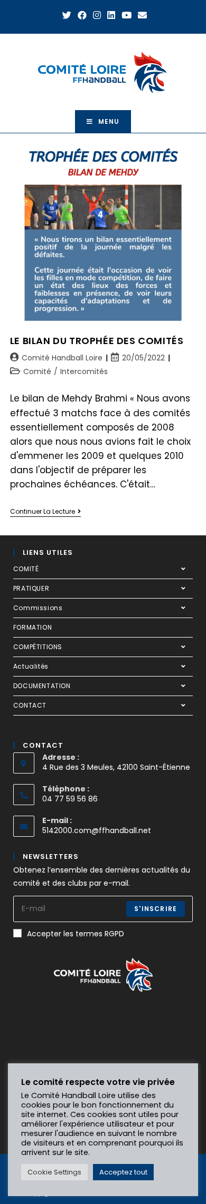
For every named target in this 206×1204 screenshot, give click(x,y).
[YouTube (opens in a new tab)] (126, 15)
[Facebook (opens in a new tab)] (82, 15)
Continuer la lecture (45, 512)
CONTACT (29, 705)
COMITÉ (26, 568)
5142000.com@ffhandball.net (96, 830)
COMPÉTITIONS (37, 646)
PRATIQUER (31, 588)
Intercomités (84, 371)
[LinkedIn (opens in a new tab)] (111, 15)
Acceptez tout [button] (123, 1172)
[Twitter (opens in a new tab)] (66, 15)
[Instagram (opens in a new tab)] (97, 15)
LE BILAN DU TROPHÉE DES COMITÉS (97, 340)
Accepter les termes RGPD (75, 933)
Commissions (38, 607)
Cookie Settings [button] (54, 1172)
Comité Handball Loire (62, 358)
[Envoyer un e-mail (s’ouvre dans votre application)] (141, 15)
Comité (37, 371)
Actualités (31, 666)
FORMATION (32, 627)
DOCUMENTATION (42, 685)
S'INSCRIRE (155, 908)
